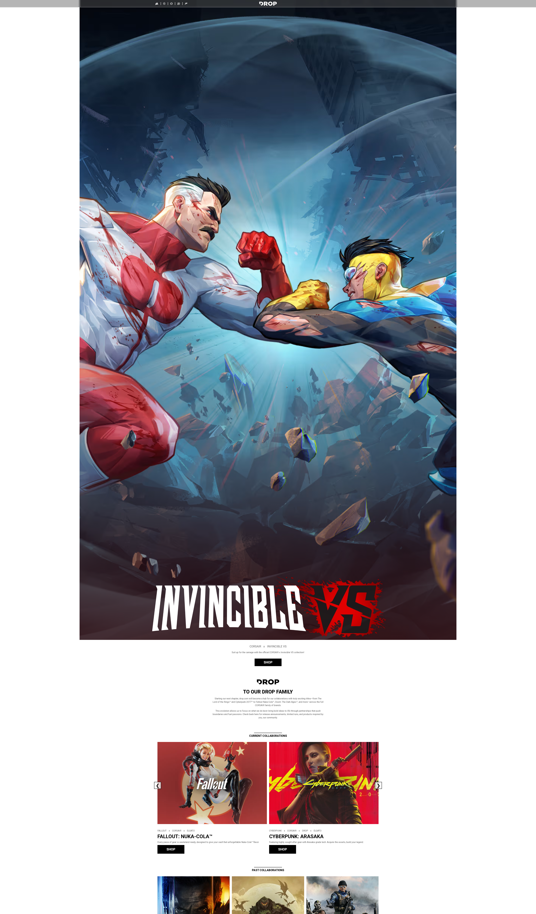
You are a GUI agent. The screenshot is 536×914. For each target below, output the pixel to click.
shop (268, 662)
